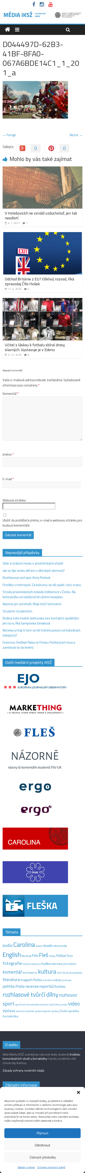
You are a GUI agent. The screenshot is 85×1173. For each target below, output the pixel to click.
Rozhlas (60, 986)
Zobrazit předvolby (42, 1157)
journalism (69, 964)
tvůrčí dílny (55, 1004)
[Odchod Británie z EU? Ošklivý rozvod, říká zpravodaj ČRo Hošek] (43, 234)
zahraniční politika (25, 1011)
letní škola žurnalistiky (69, 973)
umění (64, 1004)
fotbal (61, 955)
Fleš (43, 955)
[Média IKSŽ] (42, 13)
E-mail (8, 479)
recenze (32, 986)
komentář (12, 971)
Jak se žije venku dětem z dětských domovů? (34, 570)
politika (9, 986)
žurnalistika (10, 1016)
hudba (46, 963)
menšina (47, 980)
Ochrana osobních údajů (51, 1167)
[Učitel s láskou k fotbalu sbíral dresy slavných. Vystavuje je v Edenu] (43, 300)
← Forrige (9, 134)
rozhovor (68, 995)
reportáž (46, 986)
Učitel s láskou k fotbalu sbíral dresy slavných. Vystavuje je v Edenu (35, 347)
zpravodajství (43, 1011)
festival (26, 955)
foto (70, 955)
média (57, 980)
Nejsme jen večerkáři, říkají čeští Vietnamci (32, 603)
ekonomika (60, 946)
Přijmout (43, 1133)
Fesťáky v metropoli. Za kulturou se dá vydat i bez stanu (42, 584)
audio (8, 945)
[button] (78, 1092)
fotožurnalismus (31, 964)
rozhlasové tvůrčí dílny (30, 994)
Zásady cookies (26, 1167)
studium (44, 1004)
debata (39, 946)
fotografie (12, 963)
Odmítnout (42, 1145)
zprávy (55, 1011)
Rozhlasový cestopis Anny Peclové (26, 577)
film (35, 955)
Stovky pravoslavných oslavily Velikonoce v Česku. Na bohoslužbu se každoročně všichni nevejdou (39, 594)
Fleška (52, 956)
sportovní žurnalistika (27, 1005)
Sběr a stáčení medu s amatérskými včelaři (33, 563)
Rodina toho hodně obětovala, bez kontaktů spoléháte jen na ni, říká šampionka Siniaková (41, 621)
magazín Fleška (31, 979)
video (74, 1003)
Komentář (11, 393)
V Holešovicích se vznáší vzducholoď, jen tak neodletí (41, 215)
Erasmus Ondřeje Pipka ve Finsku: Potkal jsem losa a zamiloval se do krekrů (39, 645)
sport (8, 1003)
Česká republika (69, 1011)
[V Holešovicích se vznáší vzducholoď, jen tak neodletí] (43, 168)
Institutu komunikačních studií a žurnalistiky (41, 1056)
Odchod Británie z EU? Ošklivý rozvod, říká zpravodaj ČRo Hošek (39, 281)
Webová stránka (14, 500)
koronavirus (30, 972)
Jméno (8, 454)
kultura (47, 971)
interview (56, 964)
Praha (20, 986)
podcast (66, 980)
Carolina (24, 944)
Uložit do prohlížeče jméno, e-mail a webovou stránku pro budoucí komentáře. (42, 523)
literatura (11, 979)
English (12, 954)
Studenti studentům (17, 611)
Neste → (76, 134)
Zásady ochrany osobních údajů (23, 1070)
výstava (9, 1010)
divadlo (48, 945)
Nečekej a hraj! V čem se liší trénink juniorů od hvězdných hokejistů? (41, 633)
